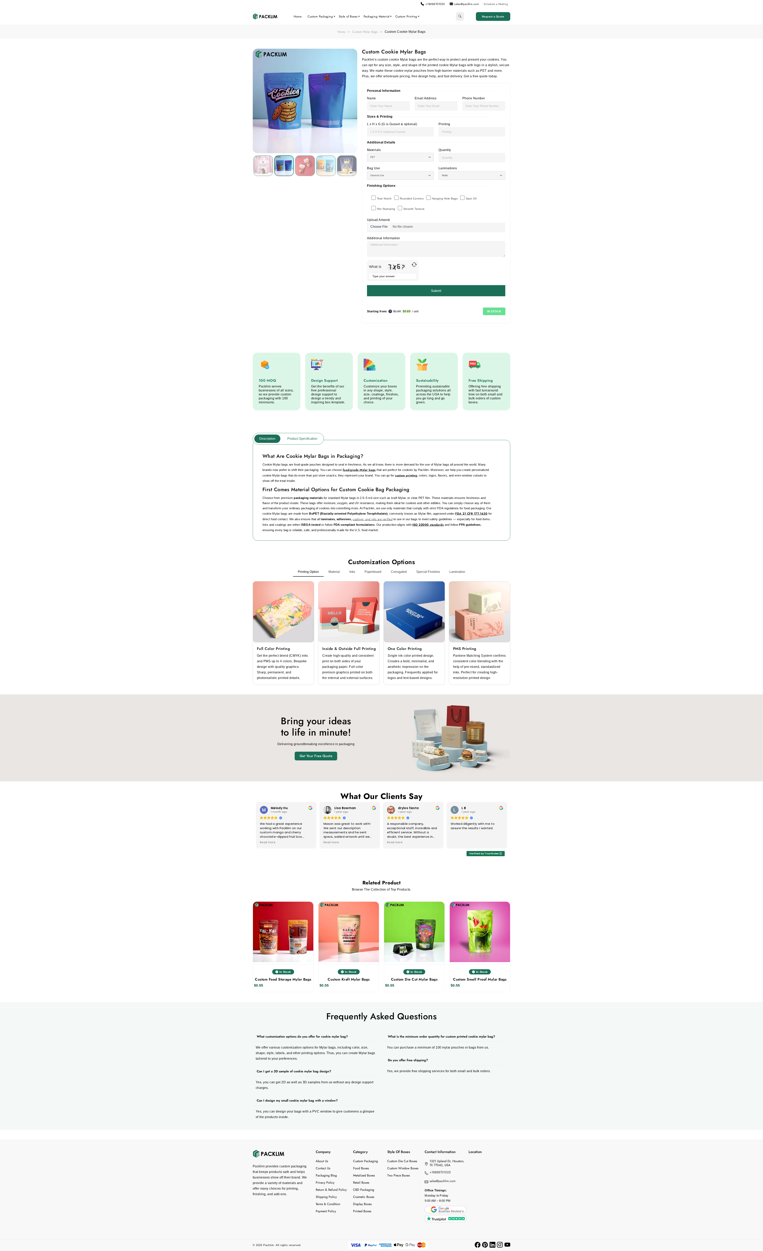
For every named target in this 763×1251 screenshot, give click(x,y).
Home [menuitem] (298, 16)
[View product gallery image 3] (326, 165)
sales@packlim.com (442, 1181)
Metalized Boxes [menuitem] (364, 1175)
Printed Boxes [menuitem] (362, 1211)
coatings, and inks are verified (372, 519)
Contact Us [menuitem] (323, 1168)
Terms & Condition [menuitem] (328, 1204)
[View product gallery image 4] (347, 165)
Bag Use (373, 168)
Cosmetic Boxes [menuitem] (363, 1197)
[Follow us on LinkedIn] (492, 1245)
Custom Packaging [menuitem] (320, 16)
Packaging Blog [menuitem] (326, 1175)
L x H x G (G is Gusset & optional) (392, 124)
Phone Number (473, 98)
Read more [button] (267, 842)
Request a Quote (493, 16)
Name (371, 98)
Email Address (425, 98)
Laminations (448, 168)
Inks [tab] (352, 571)
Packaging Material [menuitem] (376, 16)
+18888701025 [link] (435, 4)
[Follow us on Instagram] (500, 1245)
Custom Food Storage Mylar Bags (283, 979)
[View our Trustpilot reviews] (445, 1218)
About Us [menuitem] (322, 1161)
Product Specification (302, 438)
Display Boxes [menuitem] (362, 1204)
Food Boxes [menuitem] (361, 1168)
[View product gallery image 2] (305, 165)
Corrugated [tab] (399, 571)
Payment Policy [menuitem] (326, 1211)
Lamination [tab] (457, 571)
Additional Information (383, 238)
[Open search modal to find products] (460, 16)
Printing (444, 124)
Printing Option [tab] (308, 571)
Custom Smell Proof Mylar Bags (480, 979)
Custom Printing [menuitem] (406, 16)
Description (267, 438)
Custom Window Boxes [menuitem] (402, 1168)
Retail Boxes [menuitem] (361, 1183)
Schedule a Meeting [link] (496, 4)
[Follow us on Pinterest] (485, 1245)
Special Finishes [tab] (428, 571)
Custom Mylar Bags (365, 32)
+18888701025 (440, 1172)
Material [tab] (334, 571)
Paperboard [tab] (373, 571)
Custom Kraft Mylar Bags (349, 979)
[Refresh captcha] (414, 264)
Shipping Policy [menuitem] (326, 1197)
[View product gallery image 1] (284, 165)
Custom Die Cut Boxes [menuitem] (402, 1161)
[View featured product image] (263, 165)
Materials (374, 150)
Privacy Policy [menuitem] (325, 1183)
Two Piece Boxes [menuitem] (398, 1175)
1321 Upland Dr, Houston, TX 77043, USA (447, 1163)
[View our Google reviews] (445, 1209)
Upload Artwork (378, 220)
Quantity (445, 150)
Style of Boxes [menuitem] (348, 16)
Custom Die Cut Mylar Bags (414, 979)
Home (341, 32)
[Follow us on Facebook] (477, 1245)
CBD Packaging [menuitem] (363, 1190)
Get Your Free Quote (316, 755)
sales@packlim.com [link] (466, 4)
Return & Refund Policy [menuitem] (331, 1190)
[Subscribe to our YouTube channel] (507, 1245)
